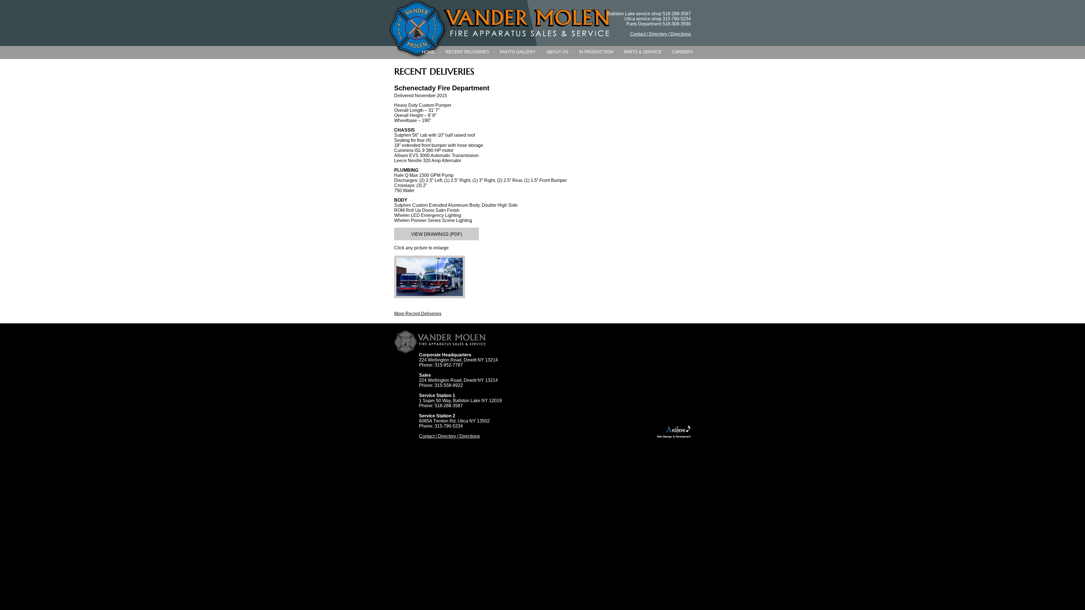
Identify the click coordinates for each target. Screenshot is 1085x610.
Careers (682, 51)
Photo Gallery (518, 51)
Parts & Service (642, 51)
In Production (596, 51)
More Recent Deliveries (417, 313)
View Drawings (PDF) (436, 234)
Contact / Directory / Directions (660, 34)
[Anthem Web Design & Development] (674, 432)
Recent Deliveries (467, 51)
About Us (557, 51)
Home (428, 51)
